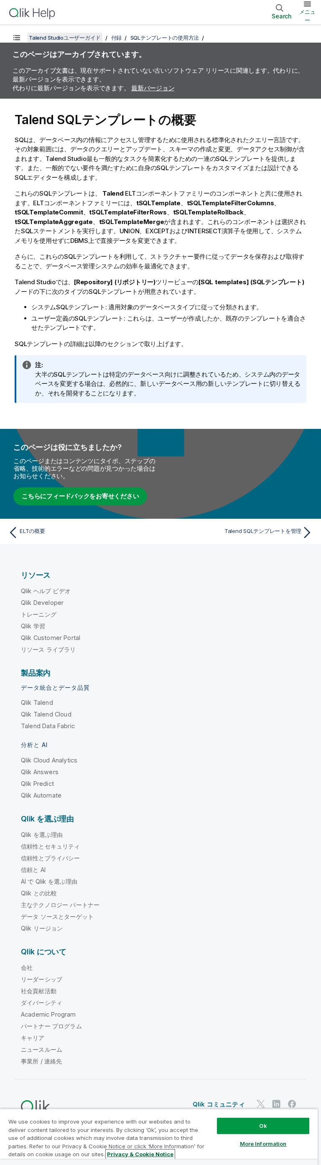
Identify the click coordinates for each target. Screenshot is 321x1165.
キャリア (33, 1037)
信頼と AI (33, 869)
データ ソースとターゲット (57, 916)
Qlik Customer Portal (50, 637)
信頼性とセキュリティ (50, 846)
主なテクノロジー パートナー (60, 904)
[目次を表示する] (16, 38)
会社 (27, 967)
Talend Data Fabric (48, 725)
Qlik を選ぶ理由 (42, 834)
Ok (263, 1125)
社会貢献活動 (38, 990)
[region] (159, 1137)
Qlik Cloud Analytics (49, 760)
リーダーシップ (41, 979)
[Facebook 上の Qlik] (292, 1103)
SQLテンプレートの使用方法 (164, 37)
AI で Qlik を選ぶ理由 (49, 881)
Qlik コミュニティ (219, 1104)
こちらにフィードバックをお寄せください (80, 496)
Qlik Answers (40, 771)
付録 (116, 37)
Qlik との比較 (39, 893)
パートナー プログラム (51, 1026)
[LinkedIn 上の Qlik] (276, 1103)
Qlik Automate (41, 795)
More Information (263, 1143)
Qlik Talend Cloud (46, 714)
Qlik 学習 (33, 626)
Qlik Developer (42, 602)
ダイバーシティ (41, 1002)
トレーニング (38, 614)
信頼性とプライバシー (50, 858)
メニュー (307, 15)
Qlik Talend (37, 702)
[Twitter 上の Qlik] (261, 1103)
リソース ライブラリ (48, 649)
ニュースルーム (41, 1049)
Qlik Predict (37, 783)
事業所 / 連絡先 (41, 1061)
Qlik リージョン (42, 928)
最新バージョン (152, 88)
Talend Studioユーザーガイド (65, 37)
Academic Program (48, 1014)
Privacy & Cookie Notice (140, 1154)
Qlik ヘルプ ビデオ (46, 590)
